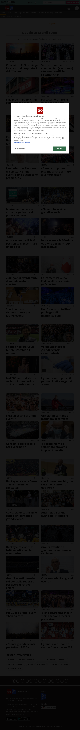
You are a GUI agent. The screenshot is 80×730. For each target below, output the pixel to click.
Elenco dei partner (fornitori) (22, 142)
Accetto (59, 148)
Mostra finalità (20, 148)
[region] (40, 128)
